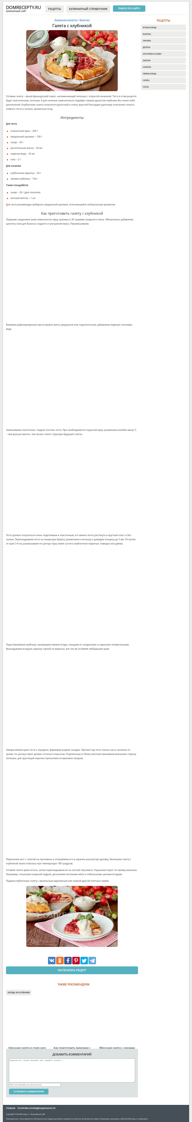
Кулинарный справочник (88, 9)
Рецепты (54, 9)
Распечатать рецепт (72, 970)
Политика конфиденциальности (36, 1108)
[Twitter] (84, 960)
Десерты (146, 47)
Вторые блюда (149, 27)
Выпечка (147, 34)
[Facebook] (68, 960)
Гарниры (147, 40)
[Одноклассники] (60, 960)
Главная (10, 1108)
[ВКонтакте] (52, 960)
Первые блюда (149, 73)
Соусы (146, 87)
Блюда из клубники (19, 992)
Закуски (146, 60)
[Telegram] (92, 960)
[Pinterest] (76, 960)
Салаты (146, 80)
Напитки (147, 67)
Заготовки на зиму (152, 54)
